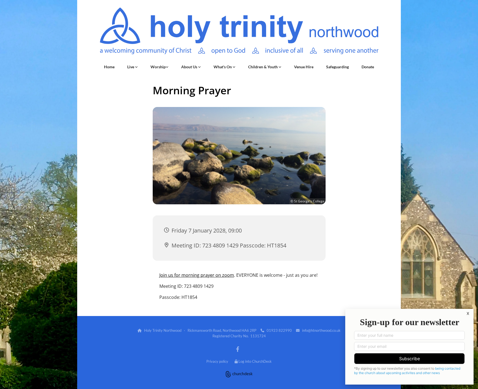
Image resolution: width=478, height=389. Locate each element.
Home (109, 66)
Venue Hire (303, 66)
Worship (158, 66)
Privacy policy (217, 361)
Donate (368, 66)
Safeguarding (337, 66)
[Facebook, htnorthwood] (237, 349)
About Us (189, 66)
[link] (132, 67)
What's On (223, 66)
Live (131, 66)
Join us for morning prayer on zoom (196, 275)
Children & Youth (263, 66)
